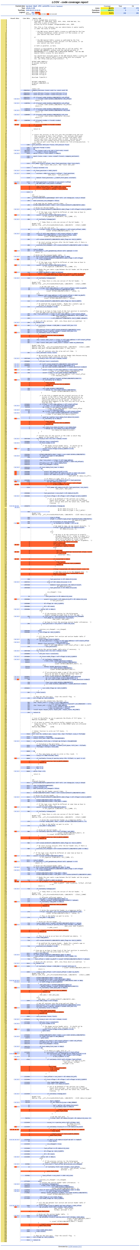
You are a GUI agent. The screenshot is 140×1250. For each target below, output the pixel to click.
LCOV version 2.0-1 (75, 1246)
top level (29, 6)
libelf (35, 6)
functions (59, 6)
